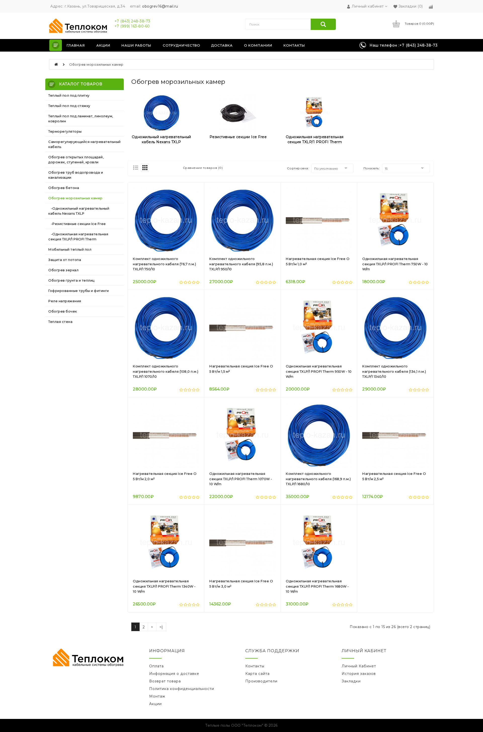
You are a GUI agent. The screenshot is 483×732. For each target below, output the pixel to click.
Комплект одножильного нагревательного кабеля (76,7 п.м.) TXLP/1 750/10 (164, 264)
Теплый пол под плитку (69, 95)
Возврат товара (165, 681)
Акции (103, 45)
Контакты (294, 45)
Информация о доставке (174, 673)
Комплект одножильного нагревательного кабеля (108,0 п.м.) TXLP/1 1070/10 (165, 371)
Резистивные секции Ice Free (238, 137)
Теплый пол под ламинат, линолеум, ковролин (80, 118)
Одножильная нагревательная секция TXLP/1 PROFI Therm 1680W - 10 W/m (317, 586)
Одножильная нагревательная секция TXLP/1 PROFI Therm (315, 139)
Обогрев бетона (63, 188)
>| (161, 627)
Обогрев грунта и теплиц (71, 280)
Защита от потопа (64, 260)
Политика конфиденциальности (181, 688)
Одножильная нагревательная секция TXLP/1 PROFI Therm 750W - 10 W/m (395, 264)
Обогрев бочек (62, 311)
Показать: (372, 168)
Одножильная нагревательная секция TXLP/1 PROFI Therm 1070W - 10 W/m (240, 479)
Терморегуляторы (65, 131)
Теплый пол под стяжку (69, 106)
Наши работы (136, 45)
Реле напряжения (64, 301)
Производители (261, 681)
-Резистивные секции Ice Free (77, 224)
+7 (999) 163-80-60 (132, 26)
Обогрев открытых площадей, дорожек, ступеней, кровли (76, 159)
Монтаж (157, 696)
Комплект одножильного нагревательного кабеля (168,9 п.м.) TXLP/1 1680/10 (318, 479)
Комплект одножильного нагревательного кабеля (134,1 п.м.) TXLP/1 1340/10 (394, 371)
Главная (76, 45)
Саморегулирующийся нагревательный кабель (84, 144)
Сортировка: (298, 168)
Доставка (222, 45)
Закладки (351, 681)
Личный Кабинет (359, 666)
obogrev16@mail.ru (160, 6)
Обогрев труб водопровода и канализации (75, 174)
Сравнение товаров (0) (203, 168)
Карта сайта (257, 673)
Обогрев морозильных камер (96, 64)
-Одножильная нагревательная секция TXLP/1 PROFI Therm (78, 236)
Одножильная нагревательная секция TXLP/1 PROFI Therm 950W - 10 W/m (319, 371)
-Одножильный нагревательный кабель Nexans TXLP (78, 210)
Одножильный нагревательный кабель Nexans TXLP (161, 139)
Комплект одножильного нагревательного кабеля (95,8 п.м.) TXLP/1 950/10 (241, 264)
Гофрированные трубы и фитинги (78, 291)
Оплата (156, 666)
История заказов (359, 673)
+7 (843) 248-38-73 (132, 21)
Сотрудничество (181, 45)
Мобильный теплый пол (69, 249)
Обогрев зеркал (63, 270)
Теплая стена (60, 322)
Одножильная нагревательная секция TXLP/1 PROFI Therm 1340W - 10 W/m (164, 586)
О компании (258, 45)
